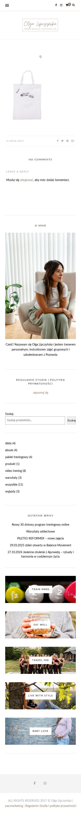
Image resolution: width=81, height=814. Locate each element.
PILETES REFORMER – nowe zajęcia (40, 538)
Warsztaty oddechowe (40, 531)
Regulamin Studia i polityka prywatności (50, 806)
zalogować (26, 180)
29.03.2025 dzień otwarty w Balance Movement (40, 545)
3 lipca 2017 (15, 141)
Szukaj (9, 414)
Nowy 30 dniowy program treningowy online (40, 524)
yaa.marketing (14, 806)
